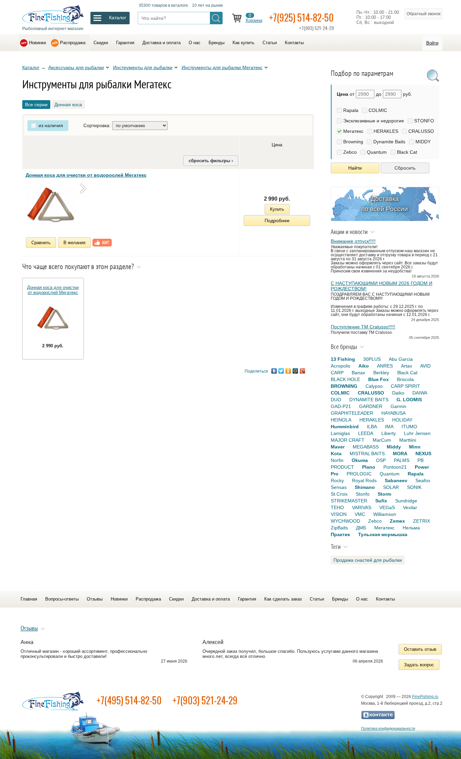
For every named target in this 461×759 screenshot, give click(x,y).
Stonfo (363, 494)
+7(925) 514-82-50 (301, 17)
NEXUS (423, 453)
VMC (360, 514)
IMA (389, 426)
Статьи (270, 42)
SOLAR (391, 487)
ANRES (385, 366)
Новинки (37, 42)
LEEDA (365, 433)
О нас (194, 42)
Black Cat (407, 152)
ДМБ (361, 527)
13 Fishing (343, 359)
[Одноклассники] (288, 371)
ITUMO (409, 426)
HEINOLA (341, 419)
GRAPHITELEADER (352, 413)
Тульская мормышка (382, 534)
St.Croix (339, 494)
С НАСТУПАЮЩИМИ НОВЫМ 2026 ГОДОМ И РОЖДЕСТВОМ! (381, 286)
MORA (400, 453)
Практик (340, 534)
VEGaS (387, 507)
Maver (338, 446)
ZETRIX (421, 521)
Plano (368, 467)
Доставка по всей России (384, 203)
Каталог (30, 67)
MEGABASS (366, 446)
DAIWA (419, 393)
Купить (277, 209)
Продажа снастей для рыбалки (367, 560)
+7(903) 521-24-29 (205, 700)
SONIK (414, 487)
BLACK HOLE (345, 379)
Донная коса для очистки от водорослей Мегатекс (86, 175)
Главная (29, 599)
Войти (432, 43)
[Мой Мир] (295, 371)
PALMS (401, 460)
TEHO (337, 507)
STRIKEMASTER (349, 500)
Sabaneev (396, 480)
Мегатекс (353, 131)
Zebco (350, 152)
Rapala (350, 110)
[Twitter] (281, 371)
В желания (74, 242)
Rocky (337, 480)
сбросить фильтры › (211, 160)
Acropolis (340, 366)
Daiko (398, 393)
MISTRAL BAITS (367, 453)
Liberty (388, 433)
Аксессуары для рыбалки (76, 67)
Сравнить (41, 242)
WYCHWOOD (345, 521)
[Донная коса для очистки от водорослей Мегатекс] (51, 205)
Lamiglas (340, 433)
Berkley (381, 372)
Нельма (411, 527)
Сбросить (405, 168)
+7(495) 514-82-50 (129, 700)
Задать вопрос (419, 664)
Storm (384, 494)
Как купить (243, 42)
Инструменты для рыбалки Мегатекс (222, 67)
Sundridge (406, 500)
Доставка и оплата (161, 42)
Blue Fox (378, 379)
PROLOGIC (359, 473)
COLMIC (378, 110)
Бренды (216, 42)
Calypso (374, 386)
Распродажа (72, 42)
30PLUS (372, 359)
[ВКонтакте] (274, 371)
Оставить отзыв (420, 649)
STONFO (424, 120)
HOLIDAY (402, 419)
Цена (277, 144)
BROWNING (344, 386)
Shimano (365, 487)
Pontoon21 (395, 467)
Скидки (100, 42)
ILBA (372, 426)
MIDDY (423, 141)
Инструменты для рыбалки (142, 67)
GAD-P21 (341, 406)
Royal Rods (364, 480)
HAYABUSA (393, 413)
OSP (381, 460)
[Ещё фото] (83, 188)
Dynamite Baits (389, 141)
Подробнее (277, 220)
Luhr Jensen (417, 433)
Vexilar (410, 507)
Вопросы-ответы (62, 599)
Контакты (294, 42)
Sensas (339, 487)
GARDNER (370, 406)
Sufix (381, 500)
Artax (406, 366)
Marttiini (407, 440)
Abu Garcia (401, 359)
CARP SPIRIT (405, 386)
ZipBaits (339, 527)
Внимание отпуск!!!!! (353, 241)
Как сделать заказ (283, 599)
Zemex (397, 521)
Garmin (398, 406)
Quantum (377, 152)
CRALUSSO (421, 131)
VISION (339, 514)
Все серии (36, 104)
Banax (358, 372)
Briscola (405, 379)
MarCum (382, 440)
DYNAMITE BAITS (368, 399)
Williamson (384, 514)
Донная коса (68, 104)
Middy (394, 446)
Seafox (422, 480)
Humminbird (345, 426)
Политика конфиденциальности (388, 728)
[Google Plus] (302, 371)
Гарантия (125, 42)
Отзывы (95, 599)
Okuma (360, 460)
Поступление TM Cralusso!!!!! (363, 326)
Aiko (363, 366)
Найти (355, 168)
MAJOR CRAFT (347, 440)
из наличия (50, 125)
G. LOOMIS (409, 399)
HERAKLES (386, 131)
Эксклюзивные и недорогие (373, 120)
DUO (336, 399)
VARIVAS (361, 507)
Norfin (337, 460)
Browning (353, 141)
